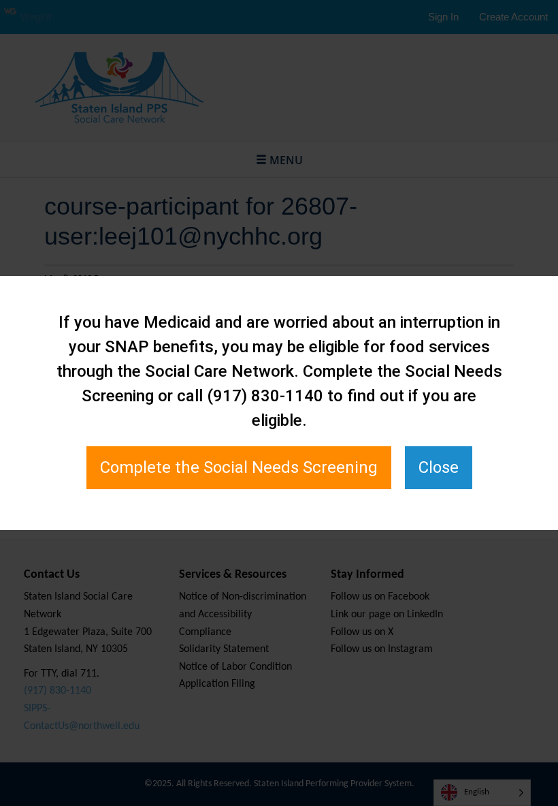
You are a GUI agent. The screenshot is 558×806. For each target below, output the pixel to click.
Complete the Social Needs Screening (239, 467)
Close (439, 467)
